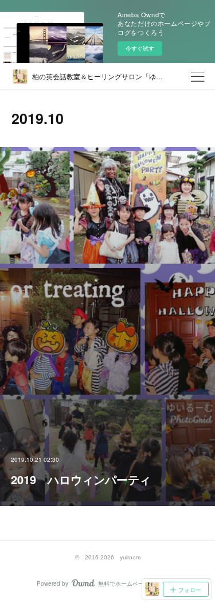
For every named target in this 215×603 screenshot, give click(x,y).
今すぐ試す (140, 48)
